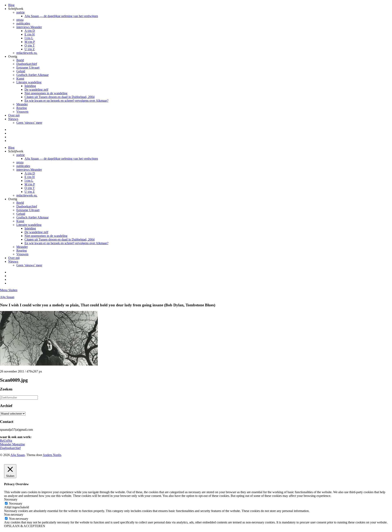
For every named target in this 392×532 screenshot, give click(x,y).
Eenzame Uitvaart (27, 67)
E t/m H (29, 34)
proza (19, 19)
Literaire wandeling (28, 82)
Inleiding (30, 86)
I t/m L (28, 38)
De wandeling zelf (36, 89)
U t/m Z (29, 49)
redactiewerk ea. (26, 53)
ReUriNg (6, 440)
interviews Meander (29, 27)
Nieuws (13, 119)
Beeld (20, 60)
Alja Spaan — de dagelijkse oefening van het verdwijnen (61, 16)
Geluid (20, 71)
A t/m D (29, 30)
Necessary (15, 503)
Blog (11, 5)
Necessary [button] (10, 499)
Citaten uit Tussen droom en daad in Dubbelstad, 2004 (59, 97)
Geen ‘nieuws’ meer (29, 122)
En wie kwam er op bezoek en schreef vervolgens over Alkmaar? (66, 100)
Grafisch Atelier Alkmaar (32, 75)
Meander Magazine (12, 444)
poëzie (20, 12)
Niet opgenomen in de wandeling (45, 93)
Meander (22, 104)
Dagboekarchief (26, 64)
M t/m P (29, 41)
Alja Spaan (7, 297)
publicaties (23, 23)
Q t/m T (29, 45)
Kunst (20, 78)
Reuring (21, 108)
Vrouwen (22, 111)
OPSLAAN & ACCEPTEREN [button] (24, 526)
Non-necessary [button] (13, 514)
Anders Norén (52, 455)
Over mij (14, 115)
